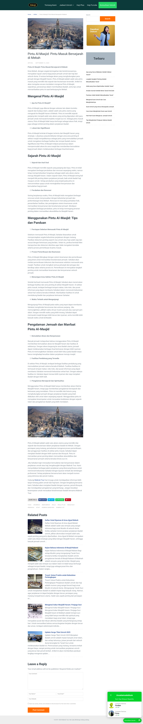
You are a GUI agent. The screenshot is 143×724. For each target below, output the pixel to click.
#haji (54, 505)
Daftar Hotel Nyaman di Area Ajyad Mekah (61, 520)
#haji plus (61, 505)
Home (29, 14)
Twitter (52, 499)
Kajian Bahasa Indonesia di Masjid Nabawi (61, 548)
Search (88, 15)
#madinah (71, 505)
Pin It (68, 499)
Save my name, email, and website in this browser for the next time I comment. (52, 703)
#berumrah (46, 505)
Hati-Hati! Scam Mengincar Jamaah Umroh (99, 115)
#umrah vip (60, 507)
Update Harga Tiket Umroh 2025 (57, 632)
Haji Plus (80, 5)
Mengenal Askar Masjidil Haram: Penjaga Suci (63, 605)
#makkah (31, 507)
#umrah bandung (48, 507)
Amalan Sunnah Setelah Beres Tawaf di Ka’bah (100, 90)
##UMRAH (36, 505)
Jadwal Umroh (66, 5)
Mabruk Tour (39, 480)
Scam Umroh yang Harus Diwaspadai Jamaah (100, 106)
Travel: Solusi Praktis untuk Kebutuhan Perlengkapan (60, 576)
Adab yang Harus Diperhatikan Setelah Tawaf (99, 86)
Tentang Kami (51, 5)
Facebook (43, 499)
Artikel (35, 14)
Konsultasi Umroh (107, 5)
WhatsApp (60, 499)
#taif (38, 507)
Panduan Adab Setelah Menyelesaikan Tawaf (99, 95)
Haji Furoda (92, 5)
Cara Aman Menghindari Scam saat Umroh (99, 111)
